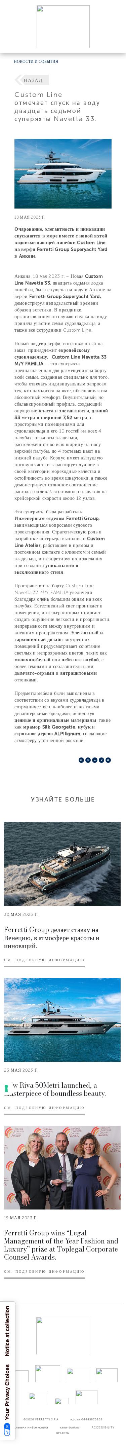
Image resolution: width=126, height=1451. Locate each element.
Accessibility (103, 1427)
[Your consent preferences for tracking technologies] (6, 1088)
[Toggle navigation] (113, 41)
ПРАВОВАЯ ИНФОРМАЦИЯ (30, 1427)
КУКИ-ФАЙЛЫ (70, 1427)
